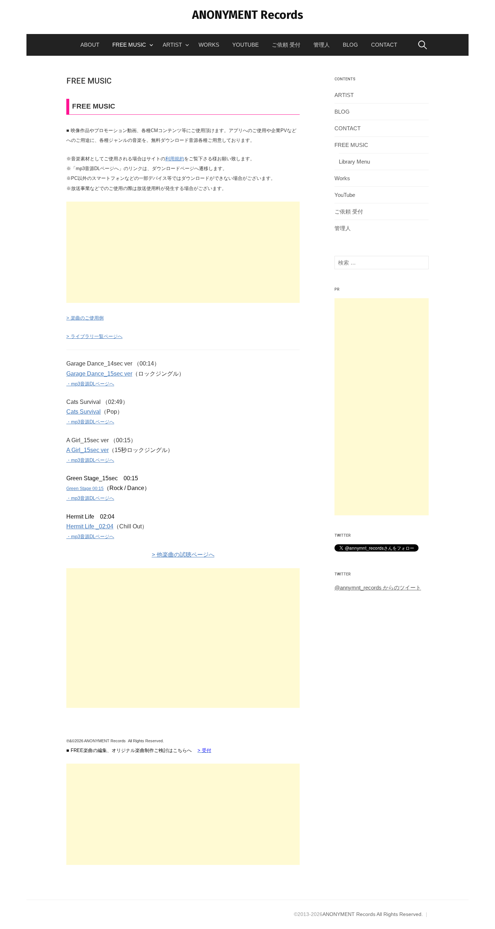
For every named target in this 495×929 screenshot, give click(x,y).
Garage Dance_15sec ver (99, 374)
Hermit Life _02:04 (89, 526)
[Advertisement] (183, 252)
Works (209, 45)
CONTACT (384, 45)
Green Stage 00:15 (85, 488)
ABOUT (89, 45)
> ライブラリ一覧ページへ (94, 336)
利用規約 (174, 158)
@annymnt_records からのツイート (377, 587)
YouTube (245, 45)
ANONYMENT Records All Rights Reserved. (373, 914)
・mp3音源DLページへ (90, 384)
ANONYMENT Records (247, 15)
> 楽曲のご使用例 (85, 318)
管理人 (321, 45)
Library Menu (354, 162)
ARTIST (172, 45)
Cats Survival (83, 412)
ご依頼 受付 (286, 45)
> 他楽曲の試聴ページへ (183, 555)
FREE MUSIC (129, 45)
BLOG (350, 45)
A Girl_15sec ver (87, 450)
